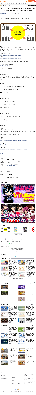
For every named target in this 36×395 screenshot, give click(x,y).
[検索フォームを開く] (26, 1)
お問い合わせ (18, 251)
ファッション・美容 (14, 3)
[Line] (9, 243)
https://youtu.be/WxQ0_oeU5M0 (5, 65)
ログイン (13, 374)
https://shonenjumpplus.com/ (5, 153)
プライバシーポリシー (21, 391)
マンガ (7, 241)
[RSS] (20, 389)
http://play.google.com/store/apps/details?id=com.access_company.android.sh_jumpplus (15, 144)
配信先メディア (3, 375)
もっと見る (32, 304)
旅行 (9, 3)
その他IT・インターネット (16, 241)
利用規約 (15, 391)
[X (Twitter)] (17, 389)
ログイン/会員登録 (32, 1)
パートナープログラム (10, 391)
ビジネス (28, 3)
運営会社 (4, 391)
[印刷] (11, 243)
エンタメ (4, 3)
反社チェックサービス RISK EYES (29, 383)
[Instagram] (19, 389)
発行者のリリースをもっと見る (18, 278)
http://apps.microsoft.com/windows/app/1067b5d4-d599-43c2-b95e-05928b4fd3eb (14, 149)
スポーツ (24, 3)
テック (31, 3)
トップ (2, 372)
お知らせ (13, 380)
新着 (1, 3)
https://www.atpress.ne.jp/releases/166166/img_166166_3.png (10, 58)
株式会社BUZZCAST (3, 13)
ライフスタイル (20, 3)
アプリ (10, 241)
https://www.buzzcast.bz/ (11, 165)
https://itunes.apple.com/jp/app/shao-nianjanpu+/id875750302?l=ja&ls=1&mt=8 (13, 140)
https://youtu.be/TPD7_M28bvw (5, 70)
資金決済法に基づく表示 (29, 391)
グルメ (7, 3)
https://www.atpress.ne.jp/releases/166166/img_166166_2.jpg (10, 55)
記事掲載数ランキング (4, 378)
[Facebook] (6, 243)
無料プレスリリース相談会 (16, 383)
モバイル (34, 3)
